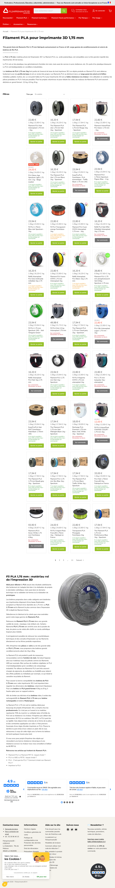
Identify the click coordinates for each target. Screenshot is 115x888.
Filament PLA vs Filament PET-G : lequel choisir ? (26, 755)
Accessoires (18, 24)
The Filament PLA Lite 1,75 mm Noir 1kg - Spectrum (57, 127)
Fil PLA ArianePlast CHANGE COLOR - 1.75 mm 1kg (101, 429)
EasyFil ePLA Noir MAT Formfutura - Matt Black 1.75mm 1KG (35, 430)
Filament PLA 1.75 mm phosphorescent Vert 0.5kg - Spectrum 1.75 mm (102, 279)
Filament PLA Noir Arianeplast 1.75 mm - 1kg (36, 127)
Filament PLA (21, 18)
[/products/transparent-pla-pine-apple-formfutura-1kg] (80, 513)
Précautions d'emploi (31, 851)
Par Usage (96, 18)
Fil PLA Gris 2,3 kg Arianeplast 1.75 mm (58, 329)
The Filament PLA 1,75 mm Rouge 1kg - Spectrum (80, 127)
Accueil (5, 31)
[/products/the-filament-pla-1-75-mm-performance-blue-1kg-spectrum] (102, 513)
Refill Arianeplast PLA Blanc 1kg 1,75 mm (79, 278)
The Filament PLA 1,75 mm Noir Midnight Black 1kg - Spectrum (58, 430)
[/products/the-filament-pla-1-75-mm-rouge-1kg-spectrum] (80, 108)
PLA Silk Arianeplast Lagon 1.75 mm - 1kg (102, 330)
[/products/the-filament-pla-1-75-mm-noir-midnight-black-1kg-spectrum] (58, 410)
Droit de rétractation (31, 848)
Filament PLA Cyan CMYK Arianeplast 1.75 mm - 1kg (79, 229)
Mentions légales (30, 829)
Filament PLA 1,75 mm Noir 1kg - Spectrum (57, 380)
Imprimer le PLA (14, 765)
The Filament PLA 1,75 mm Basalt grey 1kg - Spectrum (36, 481)
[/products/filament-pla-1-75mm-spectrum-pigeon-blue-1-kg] (102, 158)
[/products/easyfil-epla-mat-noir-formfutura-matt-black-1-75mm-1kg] (36, 410)
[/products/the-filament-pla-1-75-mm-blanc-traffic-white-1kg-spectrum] (80, 462)
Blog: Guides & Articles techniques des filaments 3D (53, 859)
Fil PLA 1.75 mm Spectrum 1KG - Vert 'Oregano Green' (36, 330)
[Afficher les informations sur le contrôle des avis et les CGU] (20, 796)
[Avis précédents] (23, 789)
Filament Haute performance (62, 18)
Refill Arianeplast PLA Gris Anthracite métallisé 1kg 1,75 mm (35, 279)
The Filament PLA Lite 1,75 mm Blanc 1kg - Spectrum (57, 177)
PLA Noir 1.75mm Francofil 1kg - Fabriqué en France (101, 481)
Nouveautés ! (8, 18)
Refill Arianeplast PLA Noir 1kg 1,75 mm (35, 380)
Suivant (79, 560)
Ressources (31, 24)
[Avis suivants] (110, 789)
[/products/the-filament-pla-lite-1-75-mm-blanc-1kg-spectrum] (58, 158)
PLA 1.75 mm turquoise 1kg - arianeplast (100, 380)
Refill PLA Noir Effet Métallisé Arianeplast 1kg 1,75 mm (102, 229)
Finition (6, 24)
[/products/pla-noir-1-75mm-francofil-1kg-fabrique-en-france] (102, 462)
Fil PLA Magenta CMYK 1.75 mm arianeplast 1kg (78, 380)
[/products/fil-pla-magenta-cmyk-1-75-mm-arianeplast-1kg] (80, 360)
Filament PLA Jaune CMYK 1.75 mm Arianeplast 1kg (57, 278)
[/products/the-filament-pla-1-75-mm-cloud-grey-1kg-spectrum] (80, 311)
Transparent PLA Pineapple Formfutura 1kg (78, 533)
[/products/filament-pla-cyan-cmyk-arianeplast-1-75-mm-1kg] (80, 210)
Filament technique (39, 18)
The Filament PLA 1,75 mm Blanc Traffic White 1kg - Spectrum (79, 482)
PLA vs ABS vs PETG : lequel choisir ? (22, 757)
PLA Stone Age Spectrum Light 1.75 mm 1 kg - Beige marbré (36, 178)
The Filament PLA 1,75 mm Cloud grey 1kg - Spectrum (80, 330)
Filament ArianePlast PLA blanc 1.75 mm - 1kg (102, 127)
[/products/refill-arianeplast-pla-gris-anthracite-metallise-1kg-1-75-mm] (36, 259)
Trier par (29, 94)
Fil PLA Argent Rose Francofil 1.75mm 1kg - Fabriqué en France (58, 534)
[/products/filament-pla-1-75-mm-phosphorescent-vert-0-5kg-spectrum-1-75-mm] (102, 259)
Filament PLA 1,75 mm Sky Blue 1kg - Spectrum (57, 481)
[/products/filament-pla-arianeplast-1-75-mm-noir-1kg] (36, 108)
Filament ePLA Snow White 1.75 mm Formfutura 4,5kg (35, 534)
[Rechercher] (64, 10)
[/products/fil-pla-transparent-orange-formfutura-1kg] (58, 210)
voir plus (45, 789)
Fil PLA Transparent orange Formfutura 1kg (57, 229)
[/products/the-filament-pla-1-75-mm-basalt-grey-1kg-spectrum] (36, 462)
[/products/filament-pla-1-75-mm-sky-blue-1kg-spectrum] (58, 462)
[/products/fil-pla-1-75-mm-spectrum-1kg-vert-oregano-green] (36, 311)
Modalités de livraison (53, 843)
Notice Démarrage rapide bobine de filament (51, 867)
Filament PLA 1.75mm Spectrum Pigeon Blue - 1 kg (101, 177)
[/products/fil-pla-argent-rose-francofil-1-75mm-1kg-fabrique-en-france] (58, 513)
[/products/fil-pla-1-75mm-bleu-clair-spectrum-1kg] (36, 210)
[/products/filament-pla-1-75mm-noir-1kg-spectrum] (58, 360)
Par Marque (83, 18)
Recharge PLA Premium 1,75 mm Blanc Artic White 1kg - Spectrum (79, 430)
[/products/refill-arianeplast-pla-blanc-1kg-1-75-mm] (80, 259)
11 (72, 560)
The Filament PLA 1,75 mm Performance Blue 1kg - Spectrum (101, 534)
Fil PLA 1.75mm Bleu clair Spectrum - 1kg (36, 229)
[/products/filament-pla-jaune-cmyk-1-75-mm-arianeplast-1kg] (58, 259)
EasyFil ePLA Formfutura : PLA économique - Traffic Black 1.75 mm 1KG (80, 178)
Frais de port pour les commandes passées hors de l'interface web (53, 831)
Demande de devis (11, 829)
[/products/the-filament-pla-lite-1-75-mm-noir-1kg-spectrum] (58, 108)
